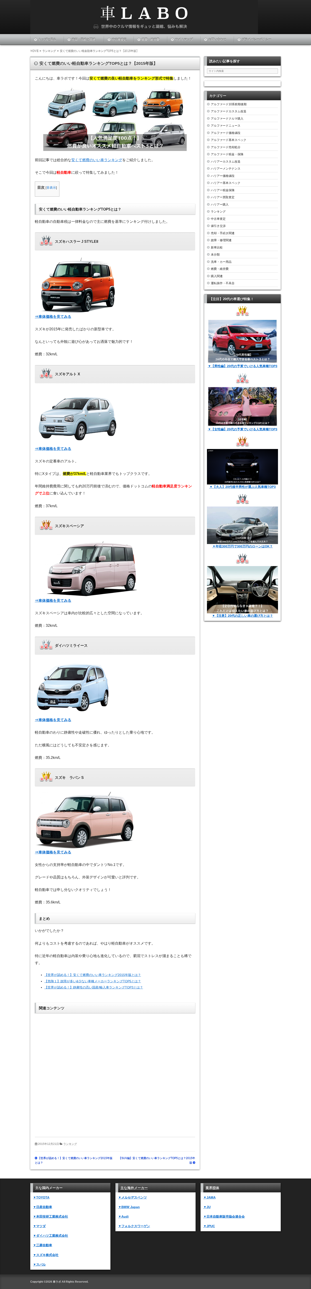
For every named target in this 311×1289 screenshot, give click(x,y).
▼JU (207, 1207)
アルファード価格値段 (225, 133)
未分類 (215, 254)
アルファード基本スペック (228, 140)
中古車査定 (119, 39)
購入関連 (217, 276)
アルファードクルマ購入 (227, 118)
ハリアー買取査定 (223, 197)
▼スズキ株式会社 (46, 1255)
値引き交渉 (218, 226)
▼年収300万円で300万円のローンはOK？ (242, 546)
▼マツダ (39, 1226)
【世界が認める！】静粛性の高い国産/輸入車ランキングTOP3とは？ (93, 987)
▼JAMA (209, 1197)
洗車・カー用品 (221, 261)
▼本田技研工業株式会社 (50, 1216)
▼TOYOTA (41, 1197)
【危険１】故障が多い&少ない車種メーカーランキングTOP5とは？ (92, 981)
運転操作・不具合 (223, 283)
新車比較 (217, 247)
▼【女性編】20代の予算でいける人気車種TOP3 (242, 429)
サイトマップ (184, 39)
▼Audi (123, 1216)
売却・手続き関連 (83, 39)
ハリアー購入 (220, 204)
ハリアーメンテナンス (225, 168)
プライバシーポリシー (256, 39)
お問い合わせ (217, 39)
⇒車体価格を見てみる (53, 316)
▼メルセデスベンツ (132, 1197)
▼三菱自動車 (42, 1245)
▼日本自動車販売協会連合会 (224, 1216)
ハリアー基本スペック (225, 183)
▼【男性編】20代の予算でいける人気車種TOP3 (242, 366)
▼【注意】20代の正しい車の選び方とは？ (242, 615)
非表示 (51, 187)
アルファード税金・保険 (227, 154)
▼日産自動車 (42, 1207)
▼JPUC (209, 1226)
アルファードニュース (225, 125)
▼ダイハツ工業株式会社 (50, 1235)
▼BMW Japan (129, 1207)
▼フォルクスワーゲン (134, 1226)
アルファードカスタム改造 (228, 111)
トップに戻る (47, 39)
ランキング (70, 1144)
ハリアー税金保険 (223, 190)
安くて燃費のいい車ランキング (96, 160)
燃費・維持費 (150, 39)
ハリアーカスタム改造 (225, 161)
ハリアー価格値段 (223, 176)
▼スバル (39, 1264)
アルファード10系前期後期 (229, 104)
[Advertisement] (115, 1072)
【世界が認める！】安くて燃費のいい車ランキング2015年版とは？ (92, 975)
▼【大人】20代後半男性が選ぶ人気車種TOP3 (242, 487)
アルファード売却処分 (225, 147)
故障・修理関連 (221, 240)
